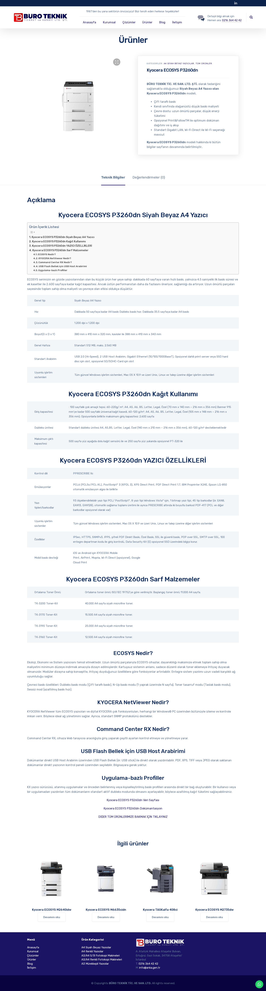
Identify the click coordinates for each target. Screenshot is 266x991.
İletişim (177, 22)
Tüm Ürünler (204, 63)
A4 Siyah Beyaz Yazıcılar (179, 63)
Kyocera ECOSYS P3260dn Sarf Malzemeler (60, 250)
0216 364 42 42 (232, 20)
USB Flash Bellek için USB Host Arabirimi (63, 266)
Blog (162, 22)
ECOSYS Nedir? (47, 254)
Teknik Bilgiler (113, 177)
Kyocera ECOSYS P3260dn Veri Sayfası (133, 800)
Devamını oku (51, 917)
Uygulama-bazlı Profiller (52, 270)
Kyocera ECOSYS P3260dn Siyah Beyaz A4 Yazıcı (63, 237)
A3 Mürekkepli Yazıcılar (95, 963)
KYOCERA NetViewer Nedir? (55, 258)
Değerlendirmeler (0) (148, 177)
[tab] (113, 177)
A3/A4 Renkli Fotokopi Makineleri (101, 959)
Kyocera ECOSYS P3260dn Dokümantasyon (133, 808)
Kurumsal (109, 22)
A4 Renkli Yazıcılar (92, 951)
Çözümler (129, 22)
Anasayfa (89, 22)
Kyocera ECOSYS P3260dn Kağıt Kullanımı (59, 241)
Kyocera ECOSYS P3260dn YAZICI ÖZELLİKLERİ (62, 245)
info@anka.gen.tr (149, 967)
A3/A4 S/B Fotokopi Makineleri (100, 955)
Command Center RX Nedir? (55, 262)
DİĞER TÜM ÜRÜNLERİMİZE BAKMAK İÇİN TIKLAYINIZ (133, 816)
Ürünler (147, 22)
